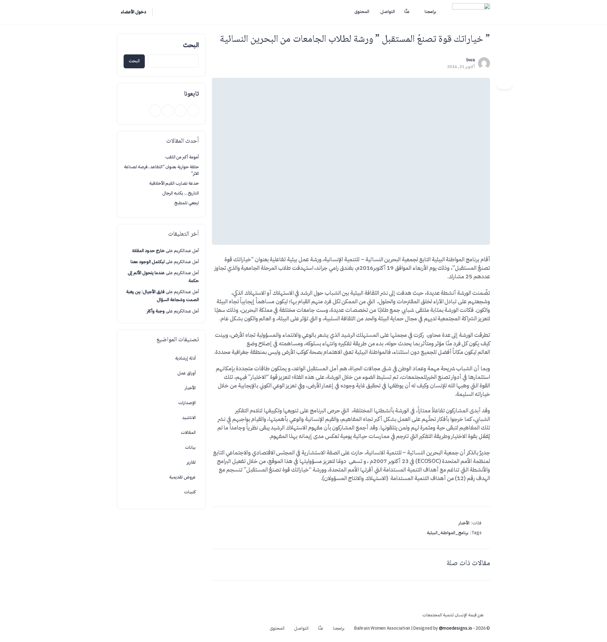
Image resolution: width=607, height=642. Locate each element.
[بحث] (161, 12)
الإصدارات (187, 402)
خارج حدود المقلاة (148, 250)
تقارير (191, 462)
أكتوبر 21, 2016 (461, 66)
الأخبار (464, 523)
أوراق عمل (186, 373)
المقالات (188, 432)
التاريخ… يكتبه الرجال (180, 193)
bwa (470, 60)
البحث (191, 45)
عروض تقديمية (182, 477)
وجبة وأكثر (156, 311)
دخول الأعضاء (133, 12)
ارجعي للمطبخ (186, 203)
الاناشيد (189, 417)
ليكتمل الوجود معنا (148, 261)
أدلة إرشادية (185, 358)
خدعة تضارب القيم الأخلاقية (174, 183)
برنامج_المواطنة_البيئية (448, 532)
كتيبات (190, 492)
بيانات (190, 447)
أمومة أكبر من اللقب (182, 157)
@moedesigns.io (455, 628)
